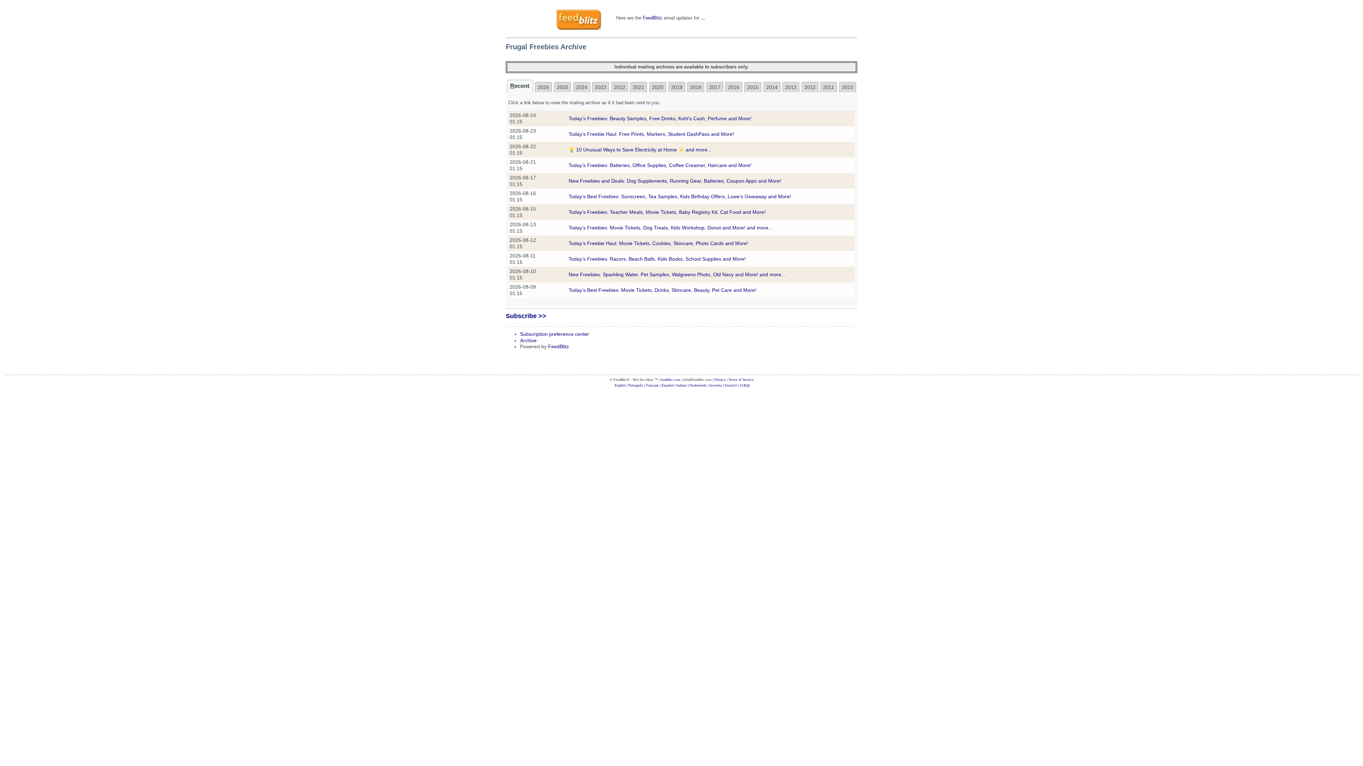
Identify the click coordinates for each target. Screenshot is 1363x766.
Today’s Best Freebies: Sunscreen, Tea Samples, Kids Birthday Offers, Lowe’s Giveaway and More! (680, 196)
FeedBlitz (652, 18)
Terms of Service (741, 380)
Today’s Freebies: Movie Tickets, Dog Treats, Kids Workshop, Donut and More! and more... (671, 228)
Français (652, 385)
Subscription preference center (554, 334)
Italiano (681, 385)
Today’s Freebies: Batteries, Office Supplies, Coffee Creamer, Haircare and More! (660, 165)
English (620, 385)
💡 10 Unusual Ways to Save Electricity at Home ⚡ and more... (640, 149)
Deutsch (731, 385)
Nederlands (698, 385)
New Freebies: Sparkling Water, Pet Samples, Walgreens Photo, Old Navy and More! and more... (677, 274)
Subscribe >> (526, 316)
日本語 (745, 385)
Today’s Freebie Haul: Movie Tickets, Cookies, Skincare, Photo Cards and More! (658, 243)
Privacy (720, 380)
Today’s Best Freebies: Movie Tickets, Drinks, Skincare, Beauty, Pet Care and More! (662, 290)
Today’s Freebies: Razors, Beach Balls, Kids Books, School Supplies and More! (657, 259)
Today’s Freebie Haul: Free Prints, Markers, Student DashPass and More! (651, 134)
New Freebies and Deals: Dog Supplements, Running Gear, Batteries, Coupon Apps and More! (675, 181)
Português (635, 385)
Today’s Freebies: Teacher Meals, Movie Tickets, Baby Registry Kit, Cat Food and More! (667, 212)
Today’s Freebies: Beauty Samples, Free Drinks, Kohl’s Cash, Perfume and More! (660, 118)
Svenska (715, 385)
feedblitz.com (670, 380)
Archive (528, 340)
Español (667, 385)
